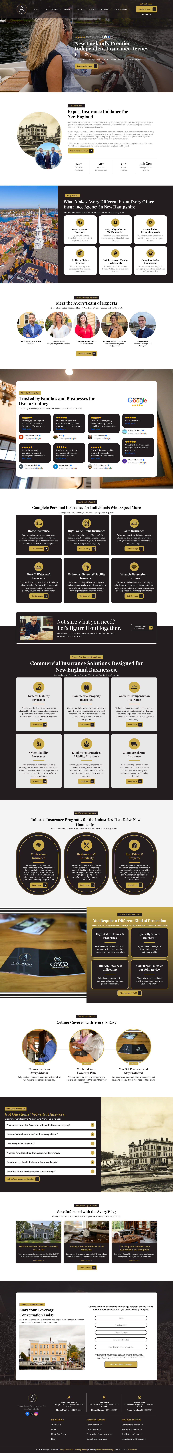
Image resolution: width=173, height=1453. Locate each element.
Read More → (38, 1280)
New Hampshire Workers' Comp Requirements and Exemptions (134, 1268)
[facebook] (27, 1434)
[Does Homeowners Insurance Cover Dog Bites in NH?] (38, 1252)
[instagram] (36, 1434)
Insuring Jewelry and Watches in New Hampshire (86, 1268)
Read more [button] (26, 429)
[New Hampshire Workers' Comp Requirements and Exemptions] (134, 1252)
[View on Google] (21, 437)
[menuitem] (38, 9)
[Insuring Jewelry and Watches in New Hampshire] (86, 1252)
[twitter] (32, 1434)
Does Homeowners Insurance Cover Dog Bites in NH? (38, 1268)
